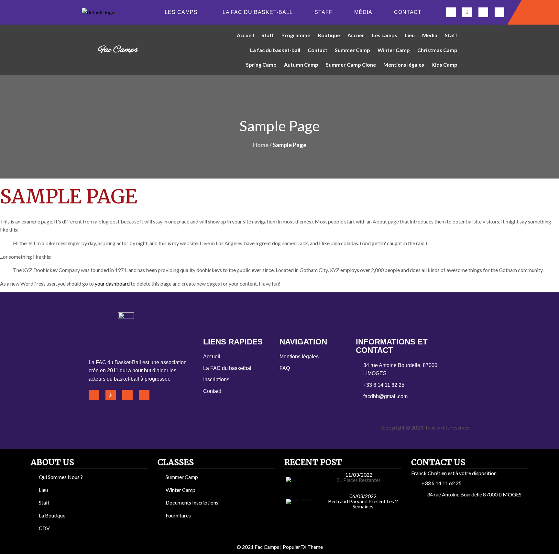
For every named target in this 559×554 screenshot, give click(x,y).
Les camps (181, 12)
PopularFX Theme (303, 547)
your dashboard (112, 283)
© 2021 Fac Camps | (259, 547)
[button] (183, 12)
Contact (408, 12)
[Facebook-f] (451, 12)
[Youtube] (483, 12)
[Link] (499, 12)
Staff (323, 12)
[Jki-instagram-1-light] (467, 12)
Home (261, 144)
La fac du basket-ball (258, 12)
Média (363, 12)
